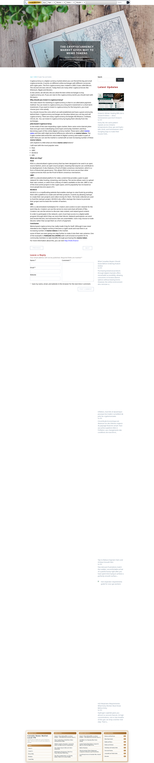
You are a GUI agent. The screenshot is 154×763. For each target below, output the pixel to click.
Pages (49, 2)
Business (59, 2)
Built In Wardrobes (84, 747)
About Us (30, 748)
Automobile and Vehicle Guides (111, 753)
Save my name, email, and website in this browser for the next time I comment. (61, 284)
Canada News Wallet (35, 2)
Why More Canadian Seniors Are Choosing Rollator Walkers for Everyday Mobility (63, 756)
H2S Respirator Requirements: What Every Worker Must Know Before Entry (109, 705)
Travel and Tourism (109, 750)
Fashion (69, 2)
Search (100, 77)
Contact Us (30, 751)
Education (78, 2)
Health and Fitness (108, 741)
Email (32, 267)
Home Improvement (109, 739)
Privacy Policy (31, 754)
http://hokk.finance (71, 241)
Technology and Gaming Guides (111, 747)
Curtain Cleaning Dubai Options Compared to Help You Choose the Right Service (89, 744)
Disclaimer (30, 756)
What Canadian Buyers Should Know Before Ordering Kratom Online (109, 263)
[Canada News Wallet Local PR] (26, 2)
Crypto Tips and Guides (44, 77)
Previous (37, 248)
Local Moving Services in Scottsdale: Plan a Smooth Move (90, 755)
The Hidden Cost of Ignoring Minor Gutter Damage (88, 740)
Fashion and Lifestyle (109, 744)
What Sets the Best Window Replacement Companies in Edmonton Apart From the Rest (89, 751)
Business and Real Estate (110, 736)
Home (44, 2)
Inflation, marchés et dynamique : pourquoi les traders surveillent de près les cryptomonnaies (110, 414)
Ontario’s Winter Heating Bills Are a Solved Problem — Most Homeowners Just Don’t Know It (111, 115)
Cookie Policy (31, 759)
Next (87, 248)
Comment (66, 260)
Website (33, 275)
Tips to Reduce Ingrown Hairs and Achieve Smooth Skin (110, 561)
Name (33, 260)
